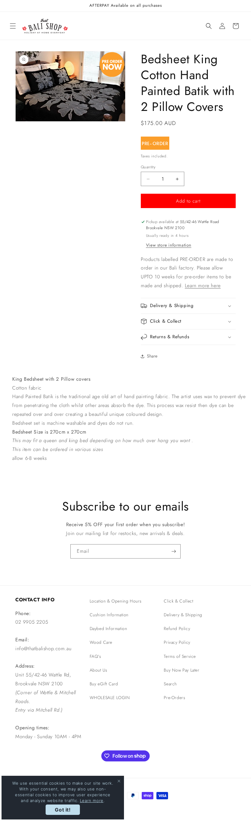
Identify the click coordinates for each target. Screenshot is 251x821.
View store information (168, 245)
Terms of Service (180, 656)
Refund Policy (177, 628)
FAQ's (95, 656)
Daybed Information (108, 628)
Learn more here (203, 285)
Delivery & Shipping (183, 615)
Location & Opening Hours (116, 601)
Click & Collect (178, 601)
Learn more (91, 800)
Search (170, 684)
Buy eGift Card (104, 684)
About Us (98, 670)
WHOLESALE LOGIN (110, 698)
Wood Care (101, 642)
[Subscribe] (173, 551)
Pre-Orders (174, 698)
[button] (13, 26)
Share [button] (152, 356)
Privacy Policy (177, 642)
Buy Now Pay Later (181, 670)
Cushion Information (109, 615)
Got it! (62, 810)
